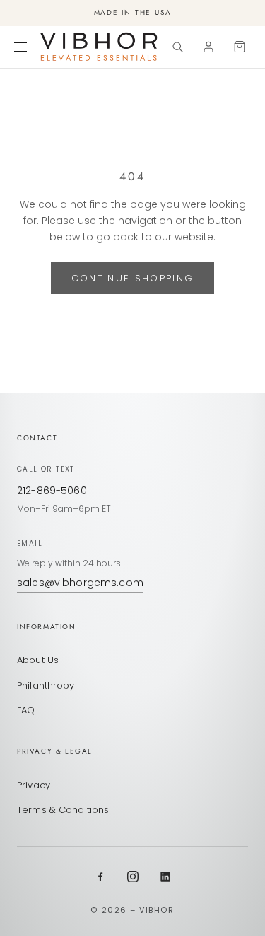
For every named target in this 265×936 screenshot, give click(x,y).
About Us (38, 660)
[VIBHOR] (99, 46)
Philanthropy (46, 685)
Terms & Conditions (63, 810)
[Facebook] (100, 877)
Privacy (33, 785)
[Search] (177, 47)
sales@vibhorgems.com (80, 582)
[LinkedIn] (165, 877)
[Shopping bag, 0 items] (239, 47)
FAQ (26, 710)
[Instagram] (133, 877)
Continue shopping (132, 278)
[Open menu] (22, 46)
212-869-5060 (52, 491)
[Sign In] (208, 47)
